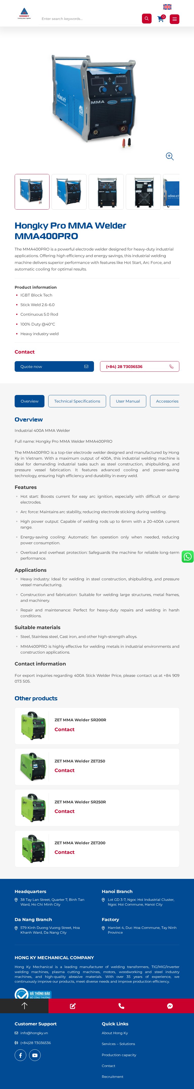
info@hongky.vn (34, 1033)
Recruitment (112, 1077)
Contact (25, 352)
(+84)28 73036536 (35, 1043)
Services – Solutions (118, 1044)
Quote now (31, 366)
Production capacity (119, 1055)
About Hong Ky (115, 1033)
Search (147, 18)
